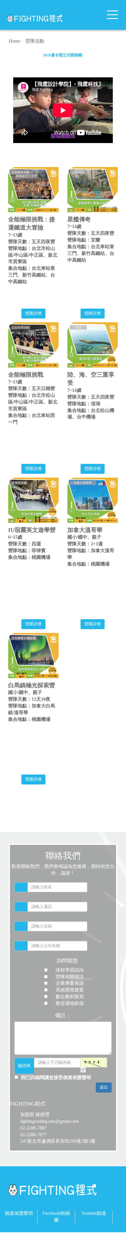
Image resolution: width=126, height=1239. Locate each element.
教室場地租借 (70, 1003)
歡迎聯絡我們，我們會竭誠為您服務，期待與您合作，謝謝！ (63, 870)
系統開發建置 (70, 989)
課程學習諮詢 (70, 969)
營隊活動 (34, 41)
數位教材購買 (70, 996)
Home (14, 41)
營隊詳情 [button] (33, 313)
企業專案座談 (70, 983)
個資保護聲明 (19, 1213)
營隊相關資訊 (70, 976)
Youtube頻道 (93, 1213)
